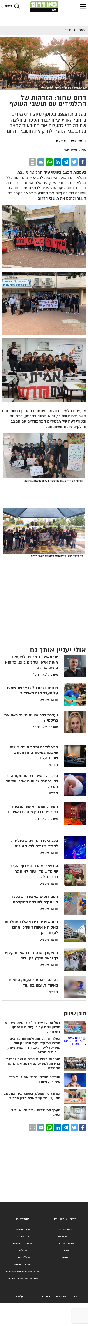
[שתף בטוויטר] (74, 162)
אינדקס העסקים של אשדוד (23, 1278)
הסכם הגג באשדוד (22, 1243)
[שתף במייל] (40, 162)
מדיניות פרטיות (65, 1243)
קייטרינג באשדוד (22, 1264)
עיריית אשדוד (22, 1229)
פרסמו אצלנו (65, 1236)
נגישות (65, 1250)
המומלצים (23, 1250)
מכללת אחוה (23, 1257)
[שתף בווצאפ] (49, 162)
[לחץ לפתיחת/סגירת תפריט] (82, 6)
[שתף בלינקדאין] (57, 162)
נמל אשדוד (23, 1236)
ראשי (8, 6)
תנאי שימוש (65, 1229)
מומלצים (22, 1219)
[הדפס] (32, 162)
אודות (65, 1257)
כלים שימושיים (65, 1219)
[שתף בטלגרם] (65, 162)
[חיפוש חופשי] (16, 6)
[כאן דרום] (44, 6)
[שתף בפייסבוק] (82, 162)
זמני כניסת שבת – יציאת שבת (23, 1271)
